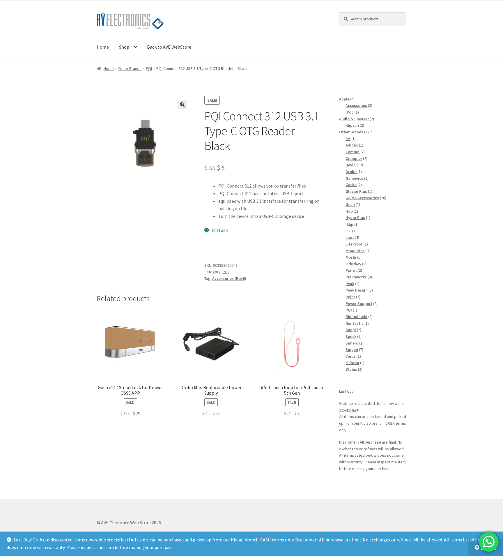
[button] (182, 104)
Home (103, 47)
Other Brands (129, 68)
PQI (149, 68)
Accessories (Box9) (229, 278)
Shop (124, 47)
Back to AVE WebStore (169, 47)
